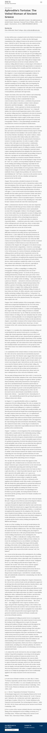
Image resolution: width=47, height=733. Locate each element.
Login (41, 725)
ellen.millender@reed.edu (32, 30)
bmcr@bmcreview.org (29, 727)
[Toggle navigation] (40, 2)
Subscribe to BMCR (10, 730)
